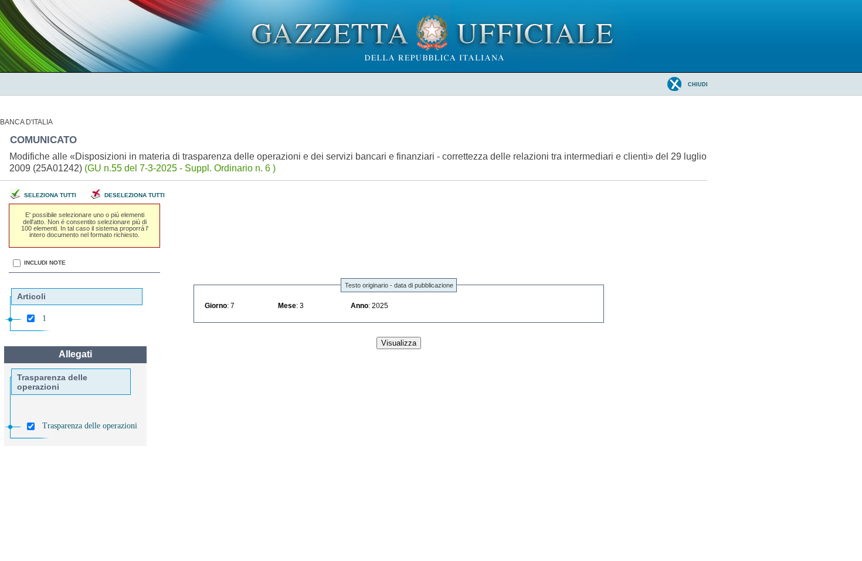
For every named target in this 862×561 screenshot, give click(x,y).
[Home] (431, 70)
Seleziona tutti (50, 195)
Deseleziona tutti (134, 195)
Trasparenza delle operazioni (89, 425)
